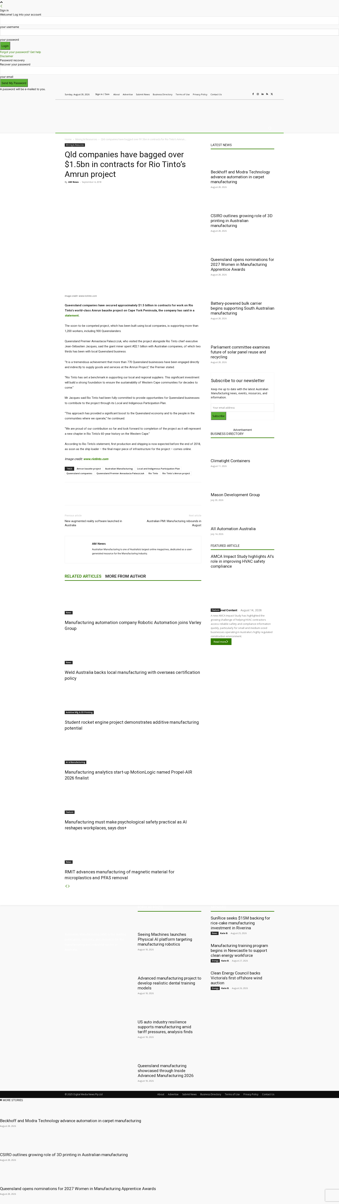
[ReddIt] (120, 191)
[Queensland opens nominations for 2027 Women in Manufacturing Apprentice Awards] (242, 248)
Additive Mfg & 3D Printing (79, 712)
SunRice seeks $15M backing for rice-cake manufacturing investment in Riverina (240, 923)
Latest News (221, 145)
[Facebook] (253, 94)
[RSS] (267, 94)
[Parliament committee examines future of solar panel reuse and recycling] (242, 335)
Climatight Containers (230, 460)
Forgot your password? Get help (20, 52)
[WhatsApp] (138, 191)
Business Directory (227, 434)
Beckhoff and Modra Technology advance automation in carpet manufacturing (240, 177)
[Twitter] (272, 94)
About (160, 1094)
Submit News (189, 1094)
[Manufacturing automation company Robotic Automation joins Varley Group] (133, 599)
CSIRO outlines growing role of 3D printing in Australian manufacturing (241, 220)
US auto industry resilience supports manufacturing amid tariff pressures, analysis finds (165, 1027)
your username (9, 26)
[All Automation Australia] (242, 517)
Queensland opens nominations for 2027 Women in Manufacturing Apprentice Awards (242, 264)
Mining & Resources (86, 139)
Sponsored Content (224, 610)
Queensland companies (79, 473)
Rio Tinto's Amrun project (176, 473)
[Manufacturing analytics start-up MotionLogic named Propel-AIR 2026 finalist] (133, 749)
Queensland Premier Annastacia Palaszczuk (120, 473)
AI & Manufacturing (75, 762)
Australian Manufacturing (119, 468)
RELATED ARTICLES (83, 576)
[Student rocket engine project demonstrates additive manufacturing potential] (133, 699)
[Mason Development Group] (242, 483)
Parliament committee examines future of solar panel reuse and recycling (240, 352)
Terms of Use (232, 1094)
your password (9, 39)
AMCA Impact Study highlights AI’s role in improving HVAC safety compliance (242, 561)
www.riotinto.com (95, 459)
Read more (220, 641)
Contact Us (268, 1094)
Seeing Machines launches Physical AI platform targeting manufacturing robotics (165, 939)
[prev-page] (66, 886)
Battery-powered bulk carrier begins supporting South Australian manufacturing (242, 308)
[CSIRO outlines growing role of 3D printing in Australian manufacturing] (242, 204)
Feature (69, 812)
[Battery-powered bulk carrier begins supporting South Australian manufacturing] (242, 291)
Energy (215, 960)
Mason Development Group (235, 494)
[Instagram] (257, 94)
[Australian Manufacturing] (93, 110)
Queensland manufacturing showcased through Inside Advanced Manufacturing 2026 (166, 1070)
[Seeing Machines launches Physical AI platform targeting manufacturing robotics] (169, 923)
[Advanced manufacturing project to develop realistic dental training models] (169, 966)
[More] (147, 191)
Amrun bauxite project (89, 468)
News (68, 612)
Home (68, 139)
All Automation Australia (233, 528)
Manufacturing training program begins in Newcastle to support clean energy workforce (239, 950)
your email (6, 76)
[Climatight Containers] (242, 449)
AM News (73, 181)
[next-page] (68, 886)
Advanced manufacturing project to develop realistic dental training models (169, 983)
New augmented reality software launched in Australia (93, 523)
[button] (269, 128)
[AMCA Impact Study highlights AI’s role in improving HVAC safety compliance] (242, 587)
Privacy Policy (250, 1094)
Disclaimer (6, 56)
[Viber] (129, 191)
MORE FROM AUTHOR (125, 576)
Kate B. (224, 933)
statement (72, 315)
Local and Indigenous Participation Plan (158, 468)
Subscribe (218, 416)
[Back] (1, 6)
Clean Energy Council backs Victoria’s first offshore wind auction (236, 978)
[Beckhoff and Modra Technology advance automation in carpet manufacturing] (242, 160)
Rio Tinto (153, 473)
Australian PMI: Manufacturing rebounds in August (174, 523)
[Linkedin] (262, 94)
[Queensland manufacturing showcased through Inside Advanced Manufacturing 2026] (169, 1054)
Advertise (173, 1094)
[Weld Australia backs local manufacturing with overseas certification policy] (133, 649)
